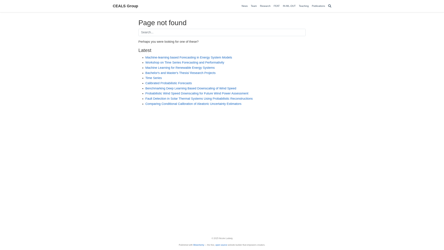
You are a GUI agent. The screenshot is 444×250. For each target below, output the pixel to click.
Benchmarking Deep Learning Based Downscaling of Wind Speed (190, 88)
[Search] (329, 6)
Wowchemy (198, 245)
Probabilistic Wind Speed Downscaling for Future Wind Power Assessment (196, 93)
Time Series (153, 78)
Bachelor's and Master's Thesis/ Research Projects (180, 73)
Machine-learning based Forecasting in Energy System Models (188, 57)
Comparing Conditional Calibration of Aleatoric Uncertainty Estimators (193, 104)
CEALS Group (125, 6)
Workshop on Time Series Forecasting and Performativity (184, 62)
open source (221, 245)
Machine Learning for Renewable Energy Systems (180, 67)
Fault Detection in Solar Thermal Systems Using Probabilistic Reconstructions (199, 98)
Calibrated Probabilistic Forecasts (168, 83)
